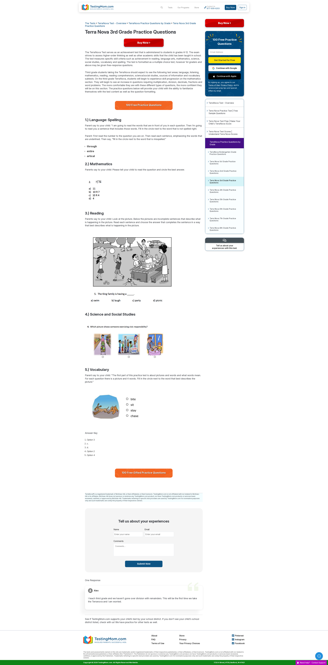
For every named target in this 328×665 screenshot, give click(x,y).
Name (116, 529)
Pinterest (239, 635)
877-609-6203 (213, 8)
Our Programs (183, 7)
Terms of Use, (214, 85)
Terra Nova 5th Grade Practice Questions (223, 200)
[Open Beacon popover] (319, 656)
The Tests (90, 23)
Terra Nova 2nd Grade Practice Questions (223, 172)
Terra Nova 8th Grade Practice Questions (223, 229)
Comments (119, 541)
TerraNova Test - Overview (221, 103)
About (154, 635)
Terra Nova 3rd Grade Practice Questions (223, 181)
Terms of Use (157, 643)
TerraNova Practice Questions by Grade (225, 143)
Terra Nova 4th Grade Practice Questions (223, 191)
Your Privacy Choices (189, 643)
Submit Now (143, 564)
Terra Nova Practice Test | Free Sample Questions (223, 112)
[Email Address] (224, 52)
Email (147, 529)
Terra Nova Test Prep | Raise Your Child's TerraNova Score (224, 122)
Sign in (242, 7)
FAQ (153, 639)
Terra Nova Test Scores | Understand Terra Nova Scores (223, 132)
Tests (170, 7)
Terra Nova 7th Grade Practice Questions (223, 219)
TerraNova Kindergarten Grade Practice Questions (223, 153)
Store (196, 7)
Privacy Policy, (227, 85)
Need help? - (312, 663)
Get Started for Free (224, 60)
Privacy (182, 639)
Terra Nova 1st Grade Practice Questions (222, 162)
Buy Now (230, 7)
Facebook (240, 643)
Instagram (239, 639)
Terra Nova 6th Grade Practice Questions (223, 210)
